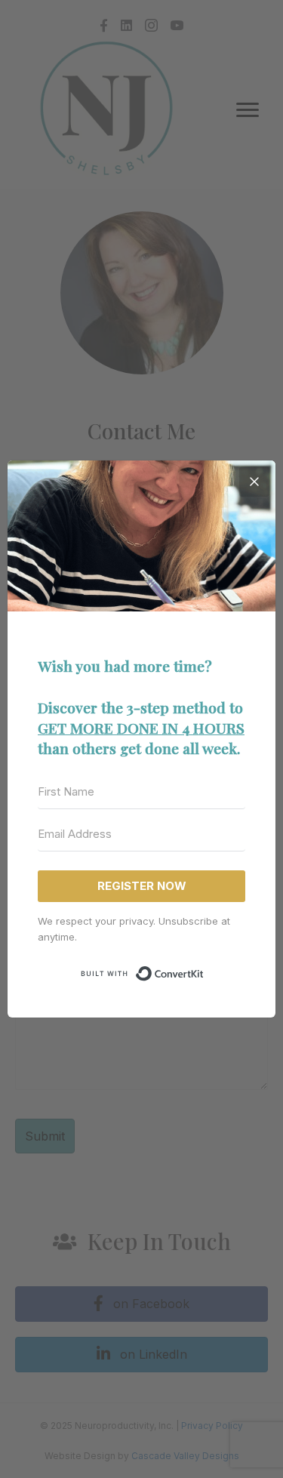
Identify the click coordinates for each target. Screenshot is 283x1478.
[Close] (254, 481)
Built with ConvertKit (204, 971)
